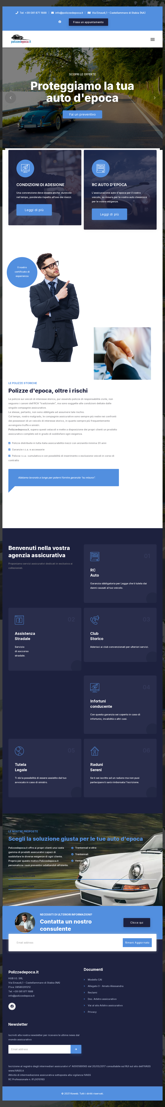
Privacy (92, 1011)
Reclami (92, 992)
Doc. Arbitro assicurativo (102, 998)
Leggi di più (34, 210)
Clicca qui (136, 922)
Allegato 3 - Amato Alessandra (105, 986)
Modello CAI (95, 979)
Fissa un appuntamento (88, 22)
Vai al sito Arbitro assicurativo (105, 1005)
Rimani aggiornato (137, 942)
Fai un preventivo (82, 114)
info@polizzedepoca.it (21, 995)
